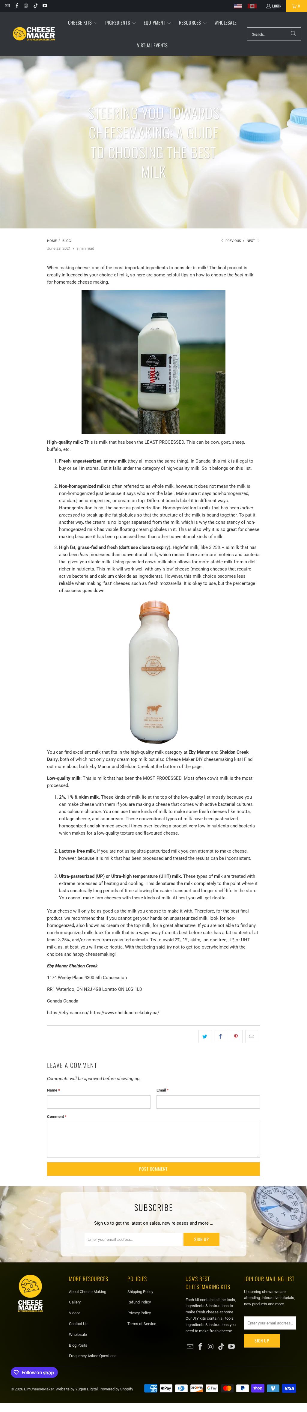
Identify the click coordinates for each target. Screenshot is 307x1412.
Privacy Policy (139, 1313)
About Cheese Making (87, 1291)
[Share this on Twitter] (204, 1036)
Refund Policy (139, 1302)
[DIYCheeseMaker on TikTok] (35, 5)
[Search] (293, 33)
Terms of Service (141, 1323)
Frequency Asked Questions (93, 1356)
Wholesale (78, 1334)
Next (251, 241)
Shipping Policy (140, 1291)
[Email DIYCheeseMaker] (7, 5)
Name (53, 1090)
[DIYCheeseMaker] (34, 34)
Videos (75, 1313)
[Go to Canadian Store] (252, 6)
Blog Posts (78, 1345)
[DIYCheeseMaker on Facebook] (16, 5)
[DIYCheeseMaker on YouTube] (44, 5)
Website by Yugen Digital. (77, 1389)
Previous (233, 241)
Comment (57, 1116)
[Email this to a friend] (251, 1036)
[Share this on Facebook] (220, 1036)
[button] (83, 23)
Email (162, 1090)
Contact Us (78, 1323)
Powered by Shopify (116, 1389)
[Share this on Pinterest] (236, 1036)
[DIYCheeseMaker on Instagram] (25, 5)
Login (277, 5)
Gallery (75, 1302)
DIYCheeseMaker (39, 1389)
